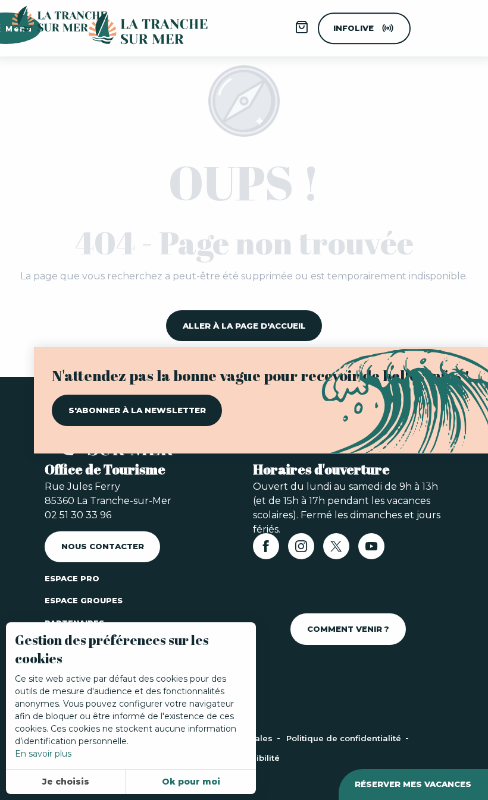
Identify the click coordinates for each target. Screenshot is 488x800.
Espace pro (72, 578)
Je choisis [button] (65, 781)
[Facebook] (266, 550)
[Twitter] (336, 550)
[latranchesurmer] (136, 28)
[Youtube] (371, 550)
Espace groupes (84, 600)
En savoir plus (43, 753)
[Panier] (302, 31)
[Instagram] (301, 550)
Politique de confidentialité (344, 738)
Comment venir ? (348, 629)
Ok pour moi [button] (191, 781)
